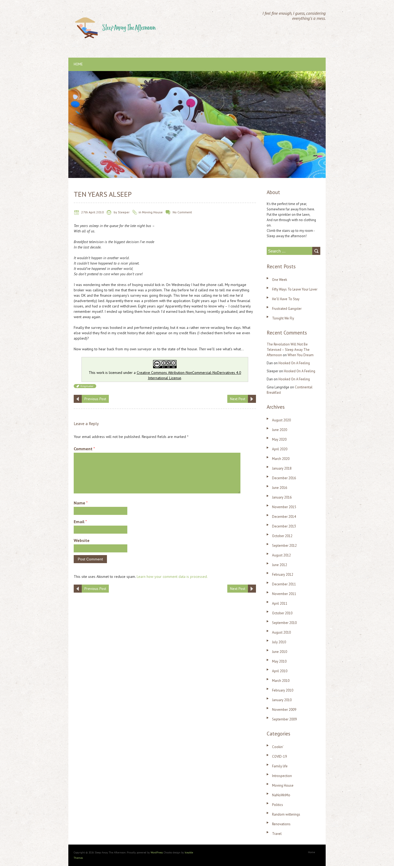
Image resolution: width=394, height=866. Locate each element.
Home (78, 64)
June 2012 (279, 565)
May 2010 (279, 661)
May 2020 (279, 439)
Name (81, 503)
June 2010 (279, 651)
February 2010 (282, 690)
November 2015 (284, 507)
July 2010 (279, 642)
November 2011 (284, 594)
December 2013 (284, 526)
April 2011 (279, 603)
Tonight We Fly (283, 318)
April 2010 (279, 671)
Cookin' (278, 747)
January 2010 (282, 700)
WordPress (157, 852)
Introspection (282, 776)
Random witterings (286, 814)
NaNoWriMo (281, 795)
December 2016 (284, 478)
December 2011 (284, 584)
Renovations (281, 824)
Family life (280, 766)
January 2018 (282, 468)
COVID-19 (279, 756)
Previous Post (95, 398)
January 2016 (282, 497)
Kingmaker (87, 386)
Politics (277, 804)
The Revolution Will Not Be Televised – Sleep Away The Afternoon (288, 349)
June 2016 (279, 487)
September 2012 (284, 545)
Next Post (237, 398)
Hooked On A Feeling (294, 363)
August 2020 (281, 420)
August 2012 (281, 555)
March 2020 (280, 458)
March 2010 (280, 680)
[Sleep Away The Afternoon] (116, 13)
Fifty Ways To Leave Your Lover (294, 289)
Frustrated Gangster (287, 308)
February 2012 (282, 574)
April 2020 (279, 449)
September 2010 (284, 622)
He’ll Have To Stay (285, 299)
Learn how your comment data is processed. (172, 576)
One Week (279, 279)
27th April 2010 (92, 212)
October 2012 (282, 536)
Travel (277, 833)
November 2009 (284, 709)
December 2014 (284, 516)
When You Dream (301, 355)
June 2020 (279, 430)
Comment (84, 448)
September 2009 (284, 719)
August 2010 (281, 632)
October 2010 (282, 613)
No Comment (182, 212)
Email (80, 521)
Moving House (152, 212)
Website (82, 540)
